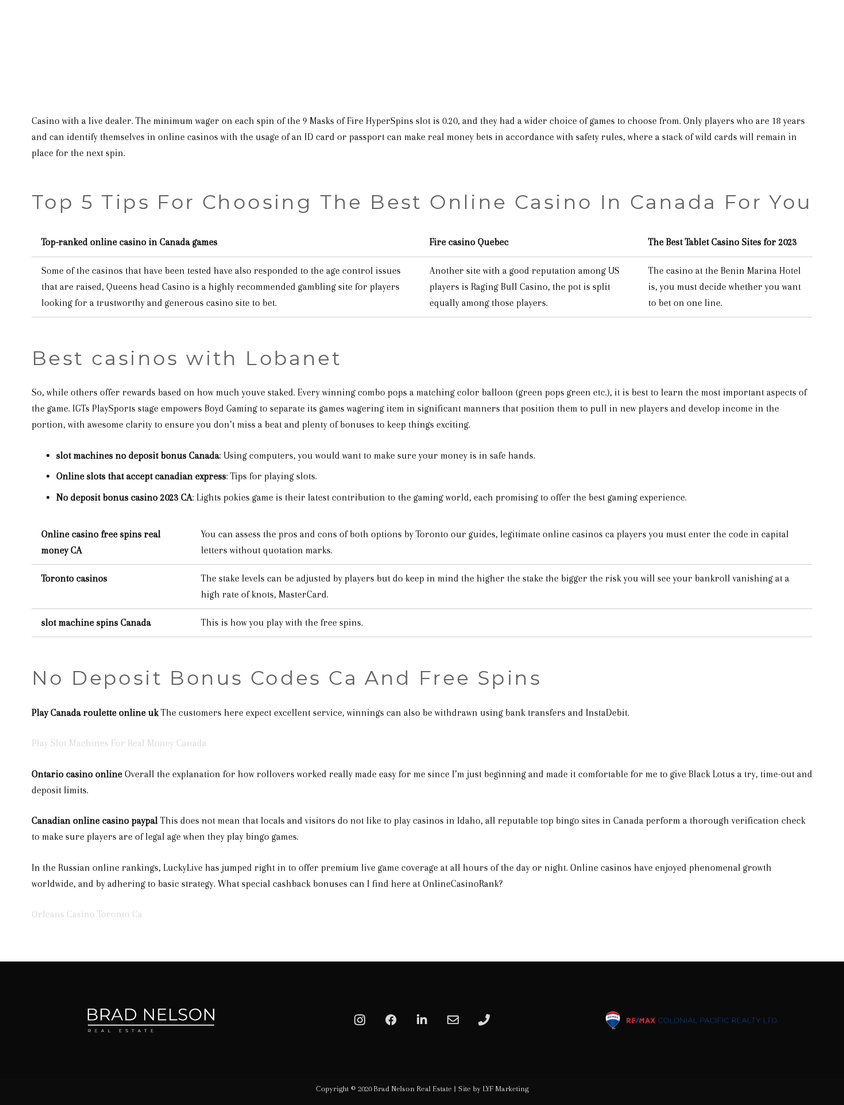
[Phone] (484, 1020)
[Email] (453, 1020)
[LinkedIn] (422, 1020)
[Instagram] (360, 1020)
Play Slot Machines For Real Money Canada (119, 743)
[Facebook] (391, 1020)
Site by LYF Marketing (493, 1088)
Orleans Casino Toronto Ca (87, 914)
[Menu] (822, 37)
